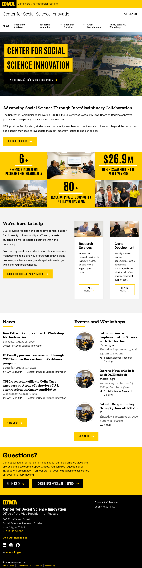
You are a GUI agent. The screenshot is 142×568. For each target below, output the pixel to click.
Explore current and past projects (25, 274)
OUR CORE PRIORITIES (18, 141)
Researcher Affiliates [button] (20, 26)
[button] (131, 14)
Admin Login (13, 552)
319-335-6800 (14, 531)
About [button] (6, 26)
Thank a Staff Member (106, 502)
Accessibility (50, 566)
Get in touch (14, 483)
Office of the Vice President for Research (38, 4)
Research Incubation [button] (45, 26)
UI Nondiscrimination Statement (29, 566)
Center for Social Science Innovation (37, 14)
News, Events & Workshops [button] (118, 26)
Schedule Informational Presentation (55, 483)
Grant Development (94, 26)
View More (12, 422)
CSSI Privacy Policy (105, 506)
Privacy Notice (8, 566)
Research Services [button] (69, 26)
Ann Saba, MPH (15, 372)
